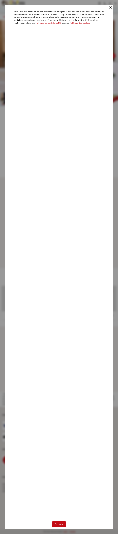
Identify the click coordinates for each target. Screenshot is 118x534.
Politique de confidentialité (48, 22)
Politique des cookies (80, 22)
